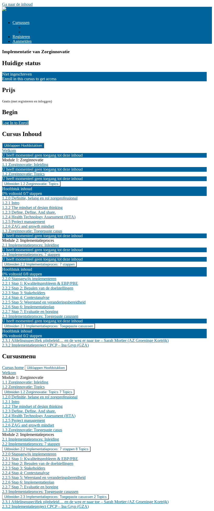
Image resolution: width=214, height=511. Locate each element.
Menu (7, 13)
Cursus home (13, 367)
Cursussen (21, 22)
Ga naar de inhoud (17, 4)
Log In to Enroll (15, 123)
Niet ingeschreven (17, 74)
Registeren (21, 36)
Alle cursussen (35, 27)
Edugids (30, 32)
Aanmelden (22, 41)
